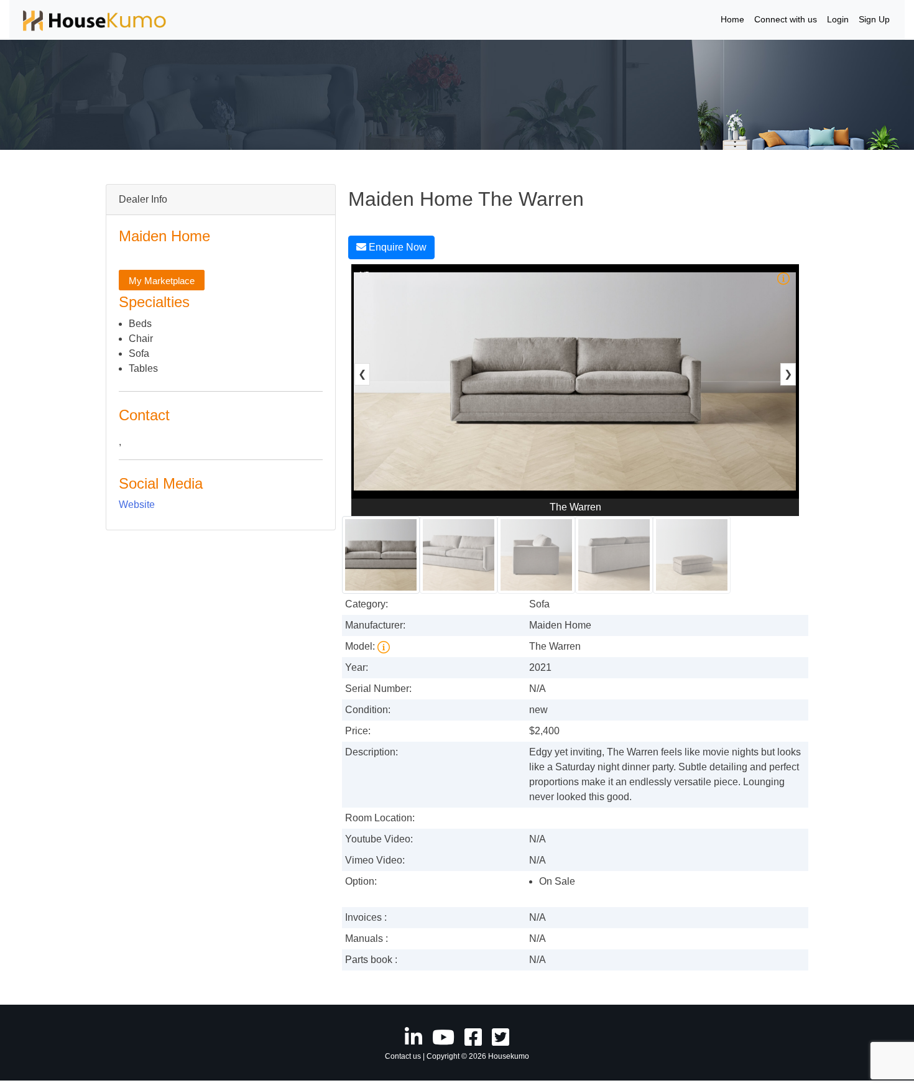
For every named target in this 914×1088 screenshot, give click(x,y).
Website (137, 504)
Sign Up (874, 19)
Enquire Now (396, 247)
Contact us (403, 1056)
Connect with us (785, 19)
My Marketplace (162, 280)
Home (732, 19)
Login (838, 19)
